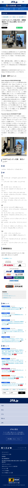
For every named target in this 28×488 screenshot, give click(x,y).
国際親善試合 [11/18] (7, 297)
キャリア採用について (6, 472)
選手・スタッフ (21, 8)
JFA (2, 423)
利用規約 (4, 456)
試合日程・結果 (7, 8)
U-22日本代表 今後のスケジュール (9, 295)
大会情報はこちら (7, 258)
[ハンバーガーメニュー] (3, 2)
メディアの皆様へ (5, 470)
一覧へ (14, 17)
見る (2, 410)
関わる (3, 418)
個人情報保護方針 (5, 458)
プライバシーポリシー (6, 464)
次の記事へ (21, 17)
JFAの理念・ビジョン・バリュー (14, 438)
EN (23, 2)
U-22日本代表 (5, 293)
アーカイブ (4, 468)
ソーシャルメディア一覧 (22, 447)
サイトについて (5, 452)
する (2, 414)
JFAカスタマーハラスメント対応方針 (9, 466)
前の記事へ (6, 17)
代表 (2, 405)
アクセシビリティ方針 (6, 454)
